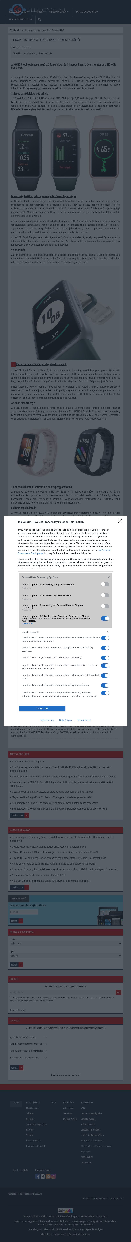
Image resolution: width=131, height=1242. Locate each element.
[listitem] (65, 577)
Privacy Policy (84, 720)
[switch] (105, 584)
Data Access (65, 720)
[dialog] (65, 621)
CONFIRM (42, 708)
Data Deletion (47, 720)
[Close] (121, 522)
